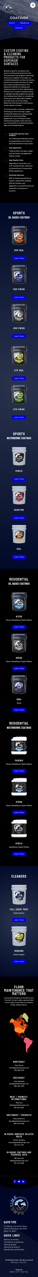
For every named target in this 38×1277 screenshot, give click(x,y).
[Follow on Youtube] (19, 1181)
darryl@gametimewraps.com (19, 1121)
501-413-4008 (19, 1163)
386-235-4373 (19, 1086)
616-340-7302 (19, 1107)
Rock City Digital (19, 1272)
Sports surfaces (11, 1239)
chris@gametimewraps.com (19, 1068)
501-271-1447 (19, 1145)
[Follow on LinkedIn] (23, 1181)
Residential (24, 23)
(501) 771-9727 (10, 1231)
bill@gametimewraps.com (19, 1161)
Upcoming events (12, 1247)
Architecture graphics (13, 1242)
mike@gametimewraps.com (19, 1105)
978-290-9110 (19, 1070)
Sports (12, 23)
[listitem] (33, 1054)
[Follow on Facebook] (14, 1181)
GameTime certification (14, 1250)
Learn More (19, 258)
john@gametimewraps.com (19, 1084)
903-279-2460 (19, 1123)
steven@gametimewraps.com (19, 1142)
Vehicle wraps (10, 1245)
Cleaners (19, 28)
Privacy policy (19, 1262)
